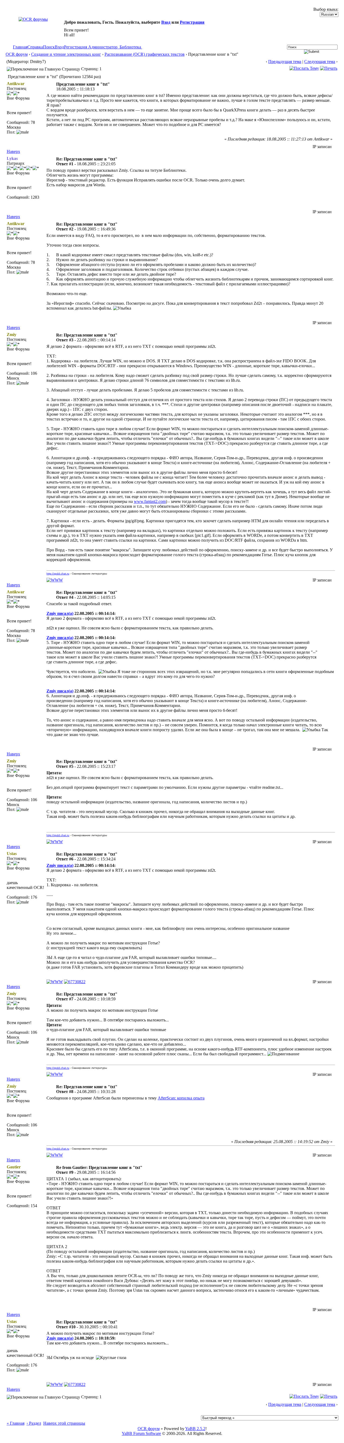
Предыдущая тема (284, 61)
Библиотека (130, 47)
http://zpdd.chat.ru (57, 573)
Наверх (13, 151)
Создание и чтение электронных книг (66, 54)
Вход (165, 22)
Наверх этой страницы (64, 1423)
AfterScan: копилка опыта (181, 1098)
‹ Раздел (34, 1423)
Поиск (49, 47)
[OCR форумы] (33, 19)
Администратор (103, 47)
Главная (20, 47)
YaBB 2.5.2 (195, 1428)
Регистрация (192, 22)
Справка (35, 47)
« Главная (15, 1423)
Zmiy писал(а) (59, 613)
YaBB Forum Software (141, 1433)
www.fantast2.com (150, 501)
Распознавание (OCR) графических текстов (145, 54)
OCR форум (17, 54)
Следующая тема (319, 61)
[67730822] (74, 981)
